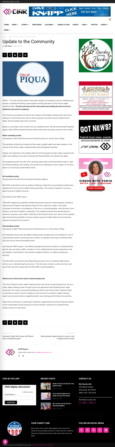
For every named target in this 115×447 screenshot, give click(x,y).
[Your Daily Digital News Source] (15, 11)
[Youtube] (105, 430)
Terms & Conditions (48, 445)
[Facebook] (4, 55)
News (81, 403)
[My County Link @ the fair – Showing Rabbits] (46, 406)
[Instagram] (87, 430)
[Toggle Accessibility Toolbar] (5, 442)
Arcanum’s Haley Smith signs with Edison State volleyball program (17, 337)
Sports (87, 403)
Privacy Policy (36, 445)
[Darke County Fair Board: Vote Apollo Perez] (46, 386)
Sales (94, 403)
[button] (110, 19)
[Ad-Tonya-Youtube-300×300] (96, 191)
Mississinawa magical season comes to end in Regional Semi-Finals (57, 337)
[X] (10, 55)
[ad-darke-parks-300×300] (96, 72)
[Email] (20, 55)
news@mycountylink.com (43, 352)
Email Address (10, 394)
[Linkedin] (15, 55)
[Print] (25, 55)
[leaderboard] (71, 11)
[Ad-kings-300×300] (96, 114)
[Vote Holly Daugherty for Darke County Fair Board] (46, 396)
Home (4, 36)
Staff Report (8, 46)
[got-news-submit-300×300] (96, 153)
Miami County (12, 36)
